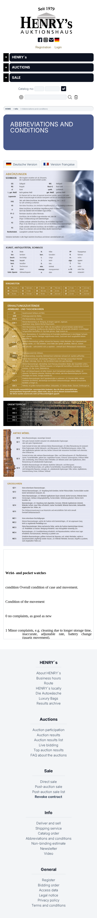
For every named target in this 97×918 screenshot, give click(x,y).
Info (16, 109)
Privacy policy (48, 900)
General (48, 869)
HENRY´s (19, 57)
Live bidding (48, 745)
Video (48, 853)
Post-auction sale (48, 786)
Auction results (48, 735)
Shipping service (48, 828)
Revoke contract (48, 797)
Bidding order (48, 885)
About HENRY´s (48, 673)
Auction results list (48, 740)
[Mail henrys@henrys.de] (52, 41)
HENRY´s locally (48, 688)
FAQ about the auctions (48, 755)
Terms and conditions (49, 905)
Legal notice (48, 895)
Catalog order (48, 833)
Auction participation (48, 730)
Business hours (48, 678)
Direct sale (48, 782)
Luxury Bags (48, 698)
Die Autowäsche (48, 693)
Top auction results (49, 750)
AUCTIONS (21, 67)
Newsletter (48, 848)
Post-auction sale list (48, 792)
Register (48, 880)
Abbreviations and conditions (49, 838)
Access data (48, 890)
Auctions (49, 719)
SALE (16, 77)
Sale (48, 771)
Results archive (49, 703)
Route (48, 683)
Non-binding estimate (48, 843)
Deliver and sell (48, 823)
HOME (8, 109)
